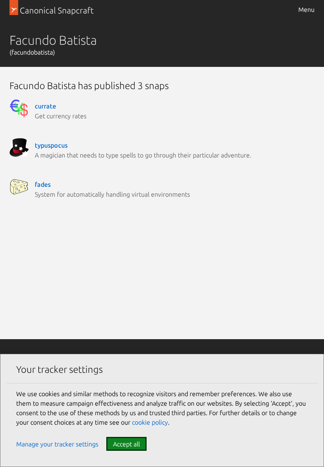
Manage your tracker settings (57, 444)
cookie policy (150, 422)
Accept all (126, 444)
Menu (306, 9)
